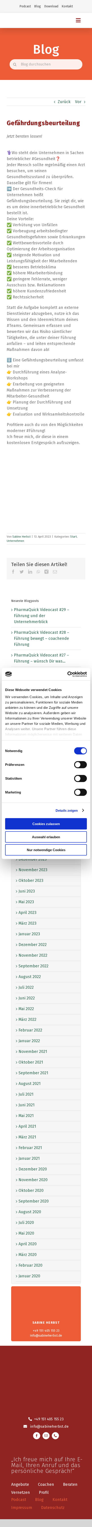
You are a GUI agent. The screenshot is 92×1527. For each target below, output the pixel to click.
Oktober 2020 (31, 1190)
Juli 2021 (26, 1094)
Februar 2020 (30, 1265)
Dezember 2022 (33, 944)
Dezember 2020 (33, 1169)
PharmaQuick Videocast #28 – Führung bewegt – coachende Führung (41, 638)
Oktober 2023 (31, 880)
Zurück (64, 101)
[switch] (80, 764)
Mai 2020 (26, 1233)
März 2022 (27, 1019)
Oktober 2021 (31, 1062)
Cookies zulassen (46, 824)
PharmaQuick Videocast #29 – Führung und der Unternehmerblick (41, 615)
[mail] (46, 1435)
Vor (78, 101)
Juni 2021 (27, 1105)
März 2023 (27, 923)
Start (73, 536)
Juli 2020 (26, 1222)
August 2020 (30, 1211)
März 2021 (27, 1137)
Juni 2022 (27, 998)
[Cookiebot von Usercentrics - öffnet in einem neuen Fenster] (67, 674)
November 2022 (33, 955)
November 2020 (33, 1179)
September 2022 (33, 966)
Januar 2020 (29, 1276)
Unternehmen (15, 540)
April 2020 (28, 1244)
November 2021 (33, 1051)
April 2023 (27, 912)
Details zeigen (67, 810)
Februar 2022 (30, 1030)
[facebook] (36, 1435)
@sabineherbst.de (53, 1426)
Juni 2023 (27, 891)
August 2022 (30, 976)
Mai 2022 (26, 1008)
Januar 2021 (29, 1158)
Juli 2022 (26, 987)
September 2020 (34, 1201)
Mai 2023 (26, 901)
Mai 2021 (26, 1115)
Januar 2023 (29, 934)
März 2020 (28, 1254)
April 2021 (27, 1126)
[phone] (55, 1435)
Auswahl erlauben (46, 837)
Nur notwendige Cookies (46, 850)
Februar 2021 (30, 1147)
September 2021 (33, 1072)
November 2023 (33, 869)
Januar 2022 (29, 1040)
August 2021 (30, 1083)
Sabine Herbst (21, 536)
